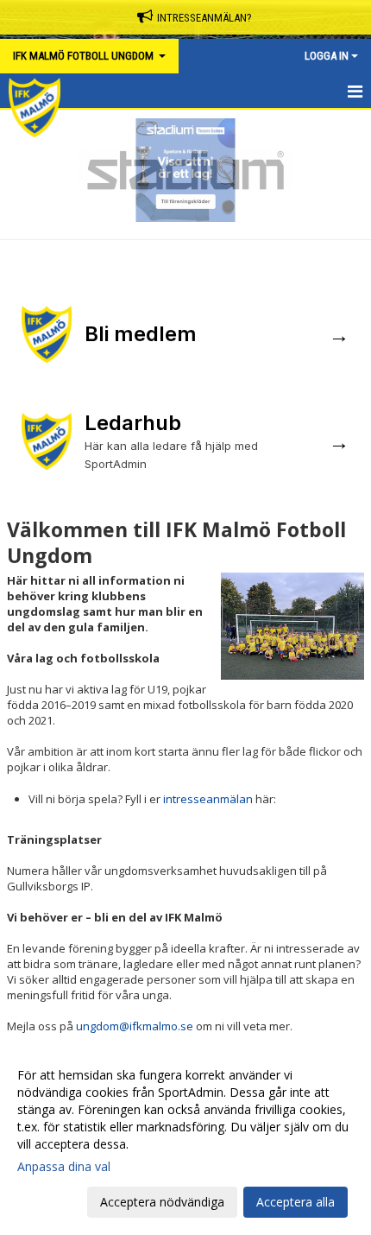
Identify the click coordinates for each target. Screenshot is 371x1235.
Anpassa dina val (63, 1167)
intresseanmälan (208, 799)
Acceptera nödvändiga (162, 1202)
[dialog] (185, 1138)
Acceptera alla (295, 1202)
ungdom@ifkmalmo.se (134, 1026)
